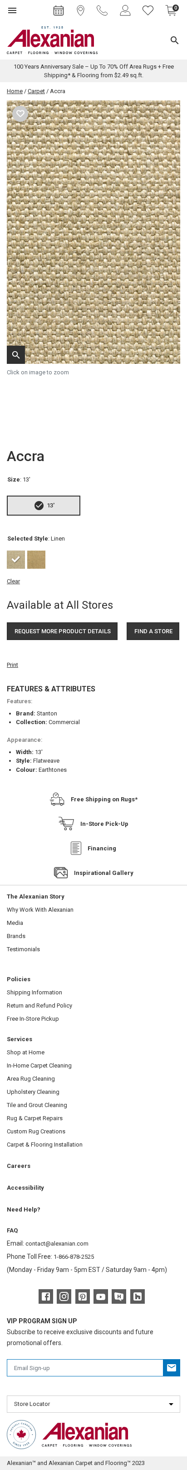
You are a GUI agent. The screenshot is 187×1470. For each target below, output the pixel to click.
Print (12, 664)
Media (15, 922)
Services (19, 1039)
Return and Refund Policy (39, 1005)
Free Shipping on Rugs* (104, 799)
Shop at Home (25, 1052)
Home (15, 91)
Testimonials (23, 949)
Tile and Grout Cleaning (37, 1105)
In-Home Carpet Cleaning (39, 1065)
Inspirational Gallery (103, 872)
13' (50, 505)
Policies (18, 979)
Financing (102, 848)
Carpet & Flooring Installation (45, 1144)
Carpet (36, 91)
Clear (13, 581)
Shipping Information (34, 992)
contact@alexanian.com (57, 1243)
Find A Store (153, 631)
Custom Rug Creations (36, 1131)
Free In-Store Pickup (33, 1018)
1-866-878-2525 (74, 1256)
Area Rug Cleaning (31, 1078)
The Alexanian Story (35, 896)
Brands (16, 936)
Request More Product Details (63, 631)
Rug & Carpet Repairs (35, 1118)
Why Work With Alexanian (40, 909)
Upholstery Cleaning (33, 1091)
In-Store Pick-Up (104, 823)
